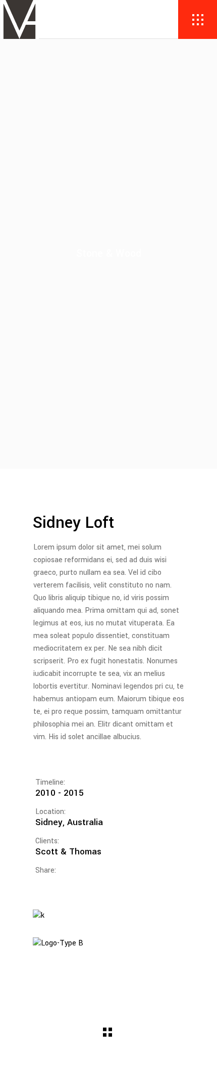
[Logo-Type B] (108, 943)
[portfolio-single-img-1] (108, 916)
